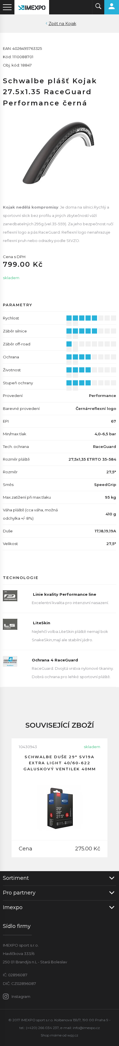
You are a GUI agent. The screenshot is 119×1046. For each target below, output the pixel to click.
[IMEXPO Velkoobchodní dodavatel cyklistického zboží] (31, 7)
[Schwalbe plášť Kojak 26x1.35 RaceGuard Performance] (59, 151)
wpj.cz (72, 1035)
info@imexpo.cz (86, 1028)
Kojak (70, 23)
